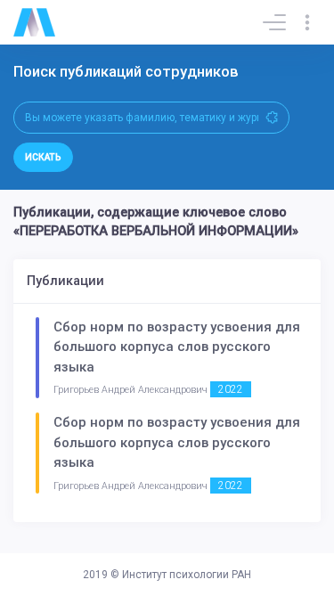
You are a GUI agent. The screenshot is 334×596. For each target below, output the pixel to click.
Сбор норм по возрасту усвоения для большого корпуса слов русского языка (176, 347)
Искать (43, 157)
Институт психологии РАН (186, 574)
